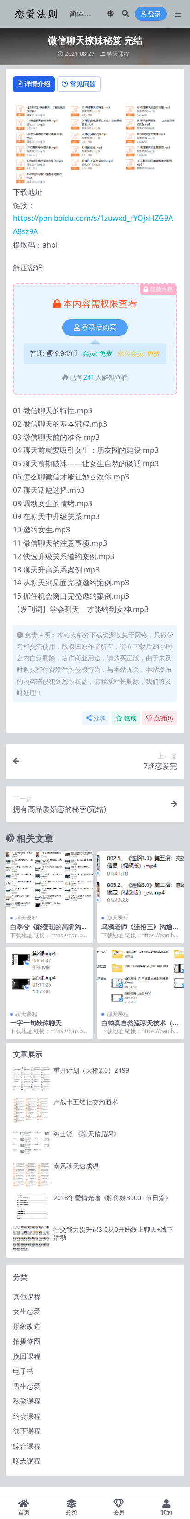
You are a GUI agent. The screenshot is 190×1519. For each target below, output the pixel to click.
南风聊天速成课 (76, 1165)
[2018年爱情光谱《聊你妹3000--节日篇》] (31, 1206)
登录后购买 (99, 327)
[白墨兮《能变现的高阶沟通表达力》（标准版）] (49, 880)
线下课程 (27, 1430)
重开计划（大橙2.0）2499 (91, 1070)
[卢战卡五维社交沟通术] (31, 1110)
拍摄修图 (27, 1341)
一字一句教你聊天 (36, 1022)
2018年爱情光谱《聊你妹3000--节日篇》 (112, 1197)
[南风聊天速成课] (31, 1174)
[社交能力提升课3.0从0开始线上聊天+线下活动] (31, 1238)
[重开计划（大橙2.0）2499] (31, 1079)
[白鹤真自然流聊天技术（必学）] (140, 976)
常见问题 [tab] (83, 83)
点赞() (163, 718)
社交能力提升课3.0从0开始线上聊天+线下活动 (113, 1233)
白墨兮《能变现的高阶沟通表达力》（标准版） (49, 930)
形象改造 (27, 1326)
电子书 (23, 1370)
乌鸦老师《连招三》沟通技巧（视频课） (140, 930)
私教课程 (27, 1400)
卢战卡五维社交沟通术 (85, 1101)
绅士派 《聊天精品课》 (86, 1133)
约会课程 (27, 1416)
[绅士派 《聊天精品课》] (31, 1142)
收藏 (130, 718)
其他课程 (27, 1296)
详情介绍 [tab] (37, 83)
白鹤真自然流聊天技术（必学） (140, 1026)
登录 (154, 14)
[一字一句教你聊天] (49, 976)
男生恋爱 (27, 1386)
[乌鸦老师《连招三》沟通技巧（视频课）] (140, 880)
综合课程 (27, 1445)
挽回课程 (27, 1356)
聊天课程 (118, 54)
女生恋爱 (27, 1311)
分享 (99, 718)
